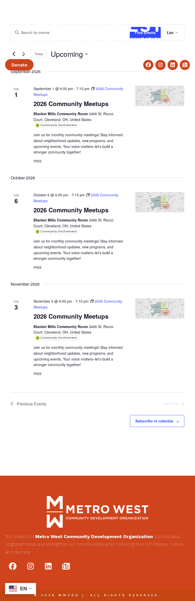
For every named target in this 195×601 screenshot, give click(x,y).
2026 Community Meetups (71, 103)
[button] (148, 65)
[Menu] (183, 29)
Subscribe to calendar (154, 421)
